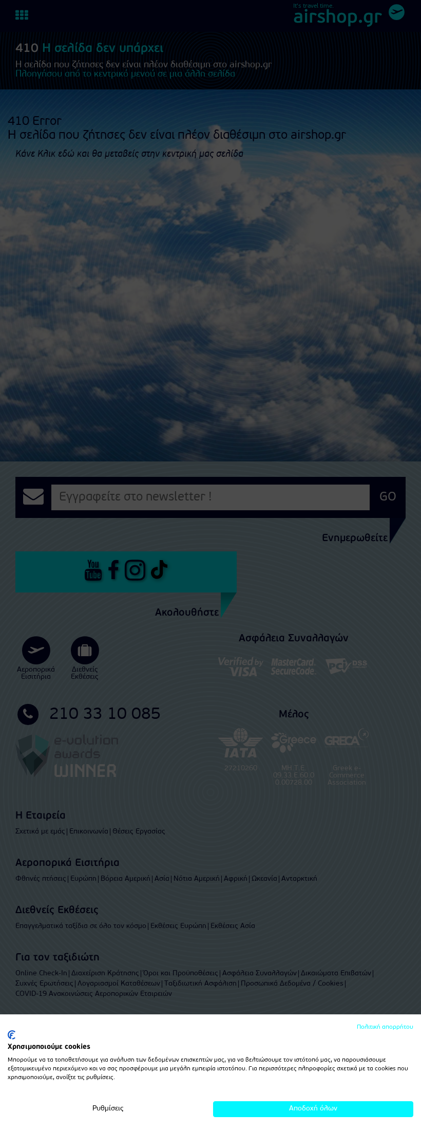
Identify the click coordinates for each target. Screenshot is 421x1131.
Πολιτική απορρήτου (385, 1027)
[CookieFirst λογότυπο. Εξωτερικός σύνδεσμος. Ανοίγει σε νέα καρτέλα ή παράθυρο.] (11, 1035)
